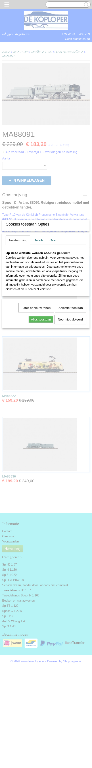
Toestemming (17, 240)
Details (38, 240)
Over (53, 240)
